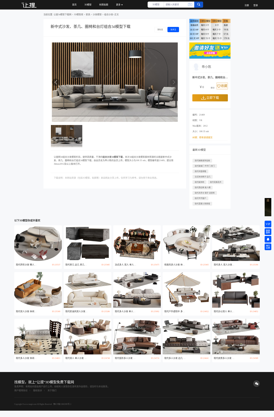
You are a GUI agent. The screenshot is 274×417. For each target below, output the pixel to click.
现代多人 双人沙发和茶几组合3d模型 (225, 264)
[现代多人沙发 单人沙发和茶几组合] (137, 290)
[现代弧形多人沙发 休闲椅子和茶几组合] (137, 336)
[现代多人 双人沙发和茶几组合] (236, 243)
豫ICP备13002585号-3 (62, 404)
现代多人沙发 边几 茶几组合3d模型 (175, 358)
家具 (88, 14)
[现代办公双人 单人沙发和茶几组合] (236, 290)
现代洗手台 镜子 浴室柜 (205, 193)
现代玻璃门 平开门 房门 (205, 166)
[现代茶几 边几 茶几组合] (87, 243)
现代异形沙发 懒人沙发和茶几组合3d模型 (27, 264)
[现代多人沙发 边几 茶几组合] (186, 336)
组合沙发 (108, 14)
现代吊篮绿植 (200, 171)
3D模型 (87, 4)
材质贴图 (103, 4)
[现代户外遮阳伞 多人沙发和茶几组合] (186, 290)
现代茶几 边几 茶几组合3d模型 (76, 264)
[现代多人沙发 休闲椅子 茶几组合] (38, 336)
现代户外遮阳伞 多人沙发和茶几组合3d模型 (175, 311)
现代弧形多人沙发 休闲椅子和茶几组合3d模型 (126, 358)
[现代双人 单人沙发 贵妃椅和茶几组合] (87, 336)
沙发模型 (97, 14)
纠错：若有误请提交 (202, 137)
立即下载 (212, 97)
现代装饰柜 (199, 182)
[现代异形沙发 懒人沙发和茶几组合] (38, 243)
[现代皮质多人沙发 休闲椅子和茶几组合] (236, 336)
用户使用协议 (21, 390)
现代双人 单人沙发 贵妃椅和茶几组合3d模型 (76, 358)
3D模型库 (78, 14)
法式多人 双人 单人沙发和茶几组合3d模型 (126, 264)
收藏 (224, 86)
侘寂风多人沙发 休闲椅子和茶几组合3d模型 (175, 264)
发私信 (160, 30)
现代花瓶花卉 (215, 182)
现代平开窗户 (200, 198)
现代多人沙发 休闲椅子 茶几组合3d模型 (27, 358)
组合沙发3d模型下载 (113, 157)
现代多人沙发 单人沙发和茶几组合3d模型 (126, 311)
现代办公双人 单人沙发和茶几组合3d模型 (225, 311)
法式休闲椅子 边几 (202, 177)
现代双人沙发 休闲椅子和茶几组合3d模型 (27, 311)
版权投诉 (37, 390)
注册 (247, 5)
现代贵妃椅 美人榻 (202, 187)
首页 (74, 4)
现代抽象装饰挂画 (202, 161)
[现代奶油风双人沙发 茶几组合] (87, 290)
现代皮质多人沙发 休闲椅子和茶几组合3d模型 (225, 358)
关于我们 (52, 390)
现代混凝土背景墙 (202, 204)
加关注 (173, 30)
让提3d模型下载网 (62, 14)
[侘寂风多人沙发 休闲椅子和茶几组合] (186, 243)
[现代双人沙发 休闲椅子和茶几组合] (38, 290)
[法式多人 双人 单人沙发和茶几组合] (137, 243)
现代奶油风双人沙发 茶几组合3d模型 (76, 311)
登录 (255, 5)
